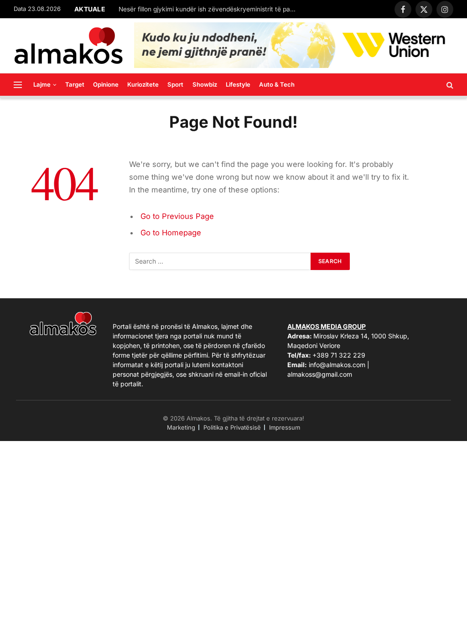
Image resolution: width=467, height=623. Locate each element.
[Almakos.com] (68, 45)
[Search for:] (220, 261)
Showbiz (204, 84)
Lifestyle (238, 84)
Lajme (42, 84)
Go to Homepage (170, 232)
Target (74, 84)
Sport (175, 84)
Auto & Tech (277, 84)
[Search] (449, 84)
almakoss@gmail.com (319, 374)
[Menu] (18, 84)
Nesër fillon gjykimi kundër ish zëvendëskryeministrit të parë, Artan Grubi (210, 9)
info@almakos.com (337, 365)
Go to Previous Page (177, 216)
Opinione (106, 84)
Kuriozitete (143, 84)
